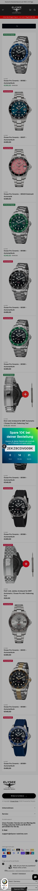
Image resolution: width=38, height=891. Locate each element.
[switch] (5, 888)
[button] (4, 446)
